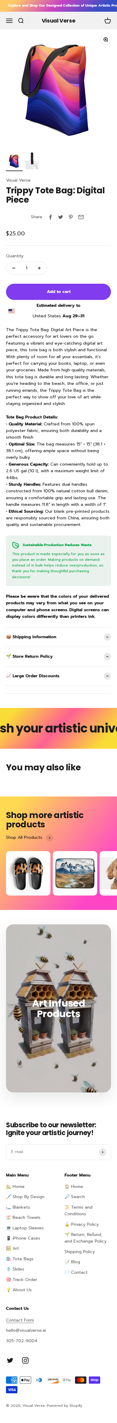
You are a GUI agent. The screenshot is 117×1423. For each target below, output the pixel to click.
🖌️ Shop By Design (25, 1197)
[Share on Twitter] (61, 217)
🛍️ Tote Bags (20, 1259)
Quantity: (15, 256)
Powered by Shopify (64, 1405)
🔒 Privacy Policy (81, 1224)
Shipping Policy (79, 1252)
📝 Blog (72, 1262)
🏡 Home (15, 1186)
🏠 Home (73, 1186)
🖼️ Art (12, 1248)
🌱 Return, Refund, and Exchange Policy (85, 1237)
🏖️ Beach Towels (23, 1217)
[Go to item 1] (14, 162)
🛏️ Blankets (18, 1207)
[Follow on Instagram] (25, 1360)
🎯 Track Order (21, 1279)
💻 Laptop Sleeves (25, 1228)
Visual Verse (18, 180)
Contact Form (20, 1320)
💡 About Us (19, 1290)
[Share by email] (81, 217)
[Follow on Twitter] (10, 1360)
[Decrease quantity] (13, 268)
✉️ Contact (76, 1272)
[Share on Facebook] (50, 217)
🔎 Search (74, 1197)
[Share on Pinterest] (71, 217)
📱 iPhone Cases (23, 1238)
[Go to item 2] (33, 162)
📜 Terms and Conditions (78, 1210)
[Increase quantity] (39, 268)
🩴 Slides (15, 1269)
